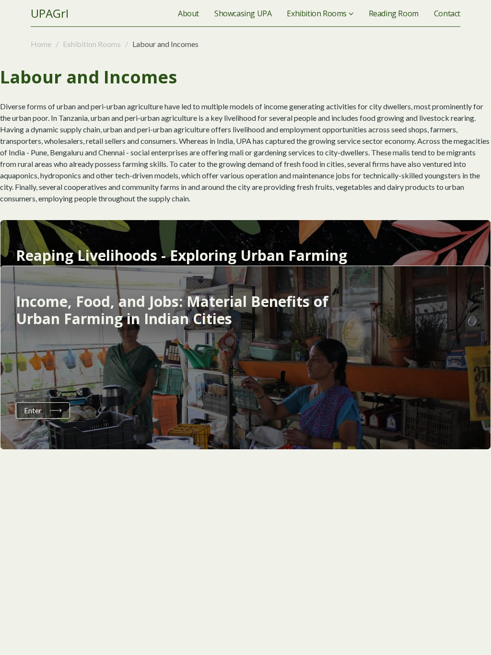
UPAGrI (50, 13)
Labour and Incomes (165, 43)
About (188, 13)
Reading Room (394, 13)
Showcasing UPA (242, 13)
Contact (447, 13)
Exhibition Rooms (317, 13)
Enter (33, 410)
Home (42, 43)
